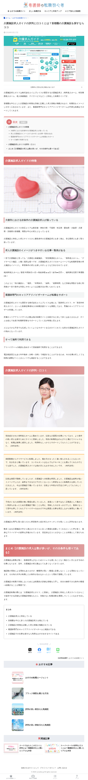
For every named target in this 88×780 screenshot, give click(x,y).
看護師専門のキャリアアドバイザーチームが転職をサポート (32, 137)
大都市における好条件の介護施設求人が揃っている (29, 130)
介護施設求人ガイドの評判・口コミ (22, 144)
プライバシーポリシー (48, 768)
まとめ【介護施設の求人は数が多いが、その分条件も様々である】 (34, 149)
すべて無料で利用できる (19, 140)
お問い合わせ (62, 768)
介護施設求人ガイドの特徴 (18, 127)
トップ (77, 778)
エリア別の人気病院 (72, 11)
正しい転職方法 (35, 11)
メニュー (55, 778)
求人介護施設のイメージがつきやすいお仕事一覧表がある (31, 133)
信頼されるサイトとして (30, 768)
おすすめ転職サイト (18, 11)
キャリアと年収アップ (53, 11)
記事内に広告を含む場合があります (43, 87)
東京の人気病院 (33, 778)
